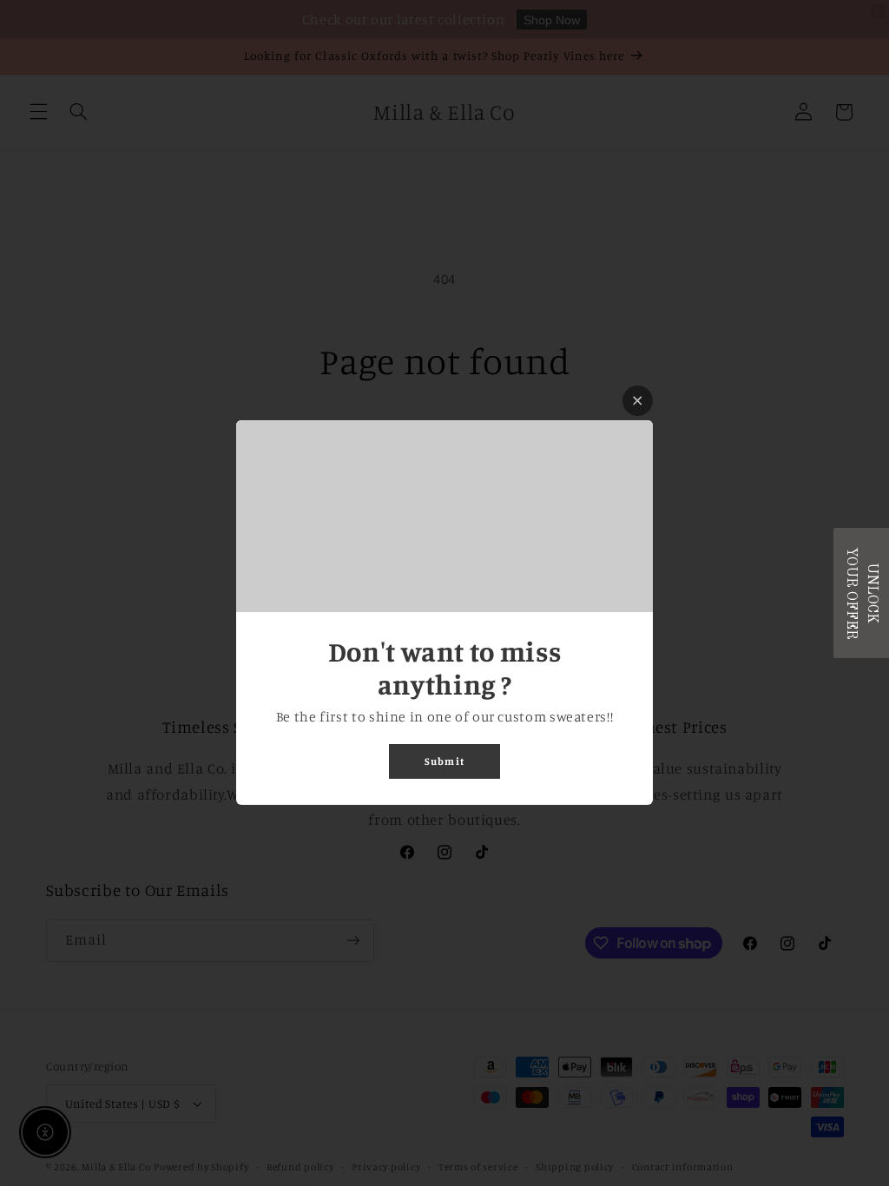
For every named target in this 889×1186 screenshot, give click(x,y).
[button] (861, 593)
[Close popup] (637, 400)
